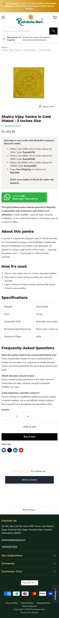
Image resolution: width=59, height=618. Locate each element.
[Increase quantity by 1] (28, 416)
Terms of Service (29, 606)
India (28, 582)
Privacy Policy (12, 603)
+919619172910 (9, 546)
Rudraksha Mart (13, 125)
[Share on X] (9, 450)
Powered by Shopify (29, 612)
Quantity (6, 410)
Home (5, 47)
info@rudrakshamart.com (13, 539)
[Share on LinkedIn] (15, 450)
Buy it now (29, 436)
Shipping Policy (43, 603)
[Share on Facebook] (4, 450)
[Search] (53, 31)
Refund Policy (27, 603)
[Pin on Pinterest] (21, 450)
